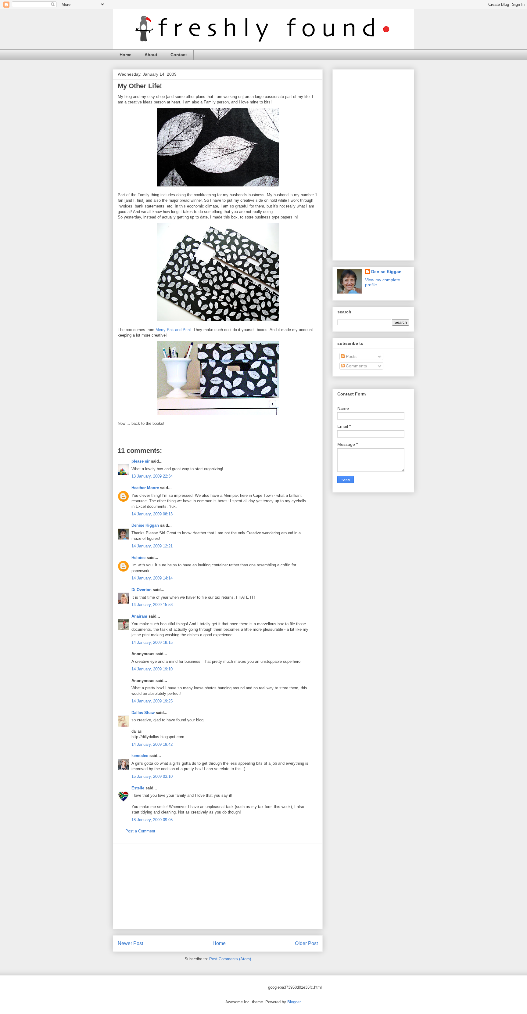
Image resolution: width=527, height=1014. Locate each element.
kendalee (139, 755)
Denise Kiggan (145, 525)
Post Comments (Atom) (230, 959)
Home (125, 54)
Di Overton (141, 589)
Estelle (137, 788)
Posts (351, 356)
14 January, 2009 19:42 (152, 744)
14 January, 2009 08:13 (152, 514)
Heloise (138, 557)
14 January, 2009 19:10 (152, 669)
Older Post (306, 943)
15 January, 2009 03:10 (152, 776)
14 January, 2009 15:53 (152, 604)
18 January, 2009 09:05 (152, 819)
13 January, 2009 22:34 (152, 476)
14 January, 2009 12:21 (152, 546)
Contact (178, 54)
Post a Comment (140, 831)
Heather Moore (145, 487)
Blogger (293, 1002)
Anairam (139, 616)
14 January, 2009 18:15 (152, 642)
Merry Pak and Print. (174, 329)
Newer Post (130, 943)
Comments (356, 365)
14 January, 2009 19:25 (152, 701)
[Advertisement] (218, 886)
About (151, 54)
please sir (140, 461)
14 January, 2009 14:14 (152, 578)
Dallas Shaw (143, 712)
